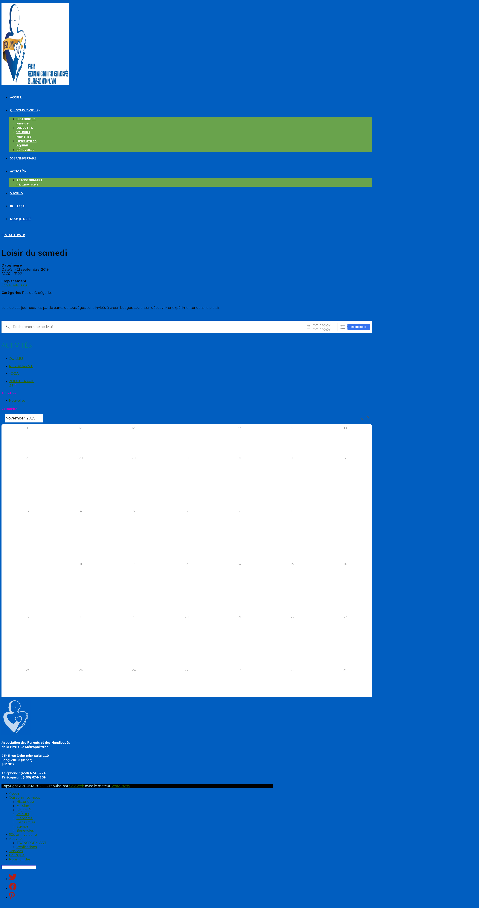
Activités (16, 839)
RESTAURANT (21, 366)
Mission (22, 806)
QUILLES (16, 359)
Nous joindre (19, 859)
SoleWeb (76, 786)
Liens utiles (25, 822)
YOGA (14, 374)
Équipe (22, 826)
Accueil (15, 793)
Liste (343, 327)
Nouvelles (17, 401)
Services (16, 851)
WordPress (120, 786)
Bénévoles (25, 830)
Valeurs (22, 814)
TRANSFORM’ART (31, 843)
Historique (25, 802)
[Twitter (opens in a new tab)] (13, 877)
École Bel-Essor (14, 285)
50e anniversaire (23, 835)
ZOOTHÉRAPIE (21, 381)
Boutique (17, 855)
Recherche (358, 327)
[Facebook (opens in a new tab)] (13, 886)
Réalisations (26, 847)
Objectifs (23, 810)
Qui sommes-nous (24, 798)
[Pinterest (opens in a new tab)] (12, 896)
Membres (24, 818)
